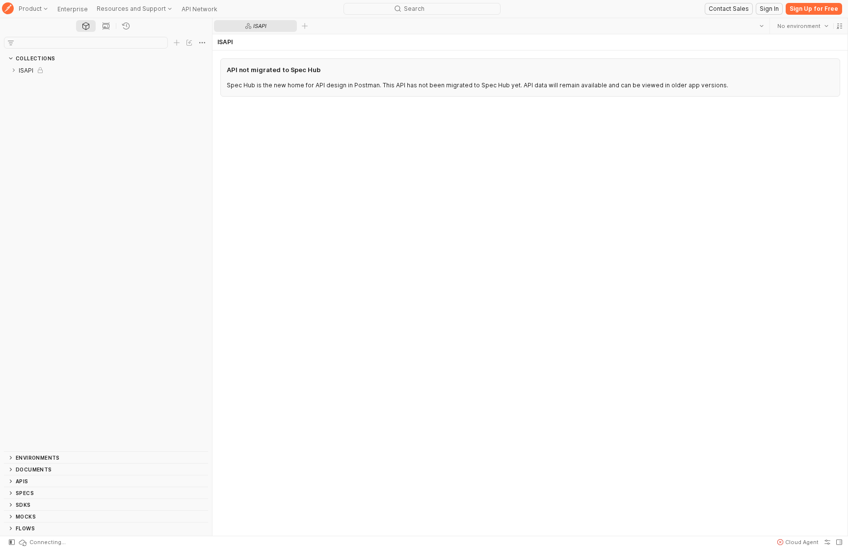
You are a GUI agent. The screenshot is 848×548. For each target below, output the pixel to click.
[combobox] (802, 26)
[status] (42, 542)
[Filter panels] (11, 43)
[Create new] (177, 43)
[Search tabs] (761, 26)
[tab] (86, 26)
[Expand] (14, 70)
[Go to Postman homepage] (8, 9)
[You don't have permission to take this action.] (305, 26)
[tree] (106, 257)
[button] (839, 26)
